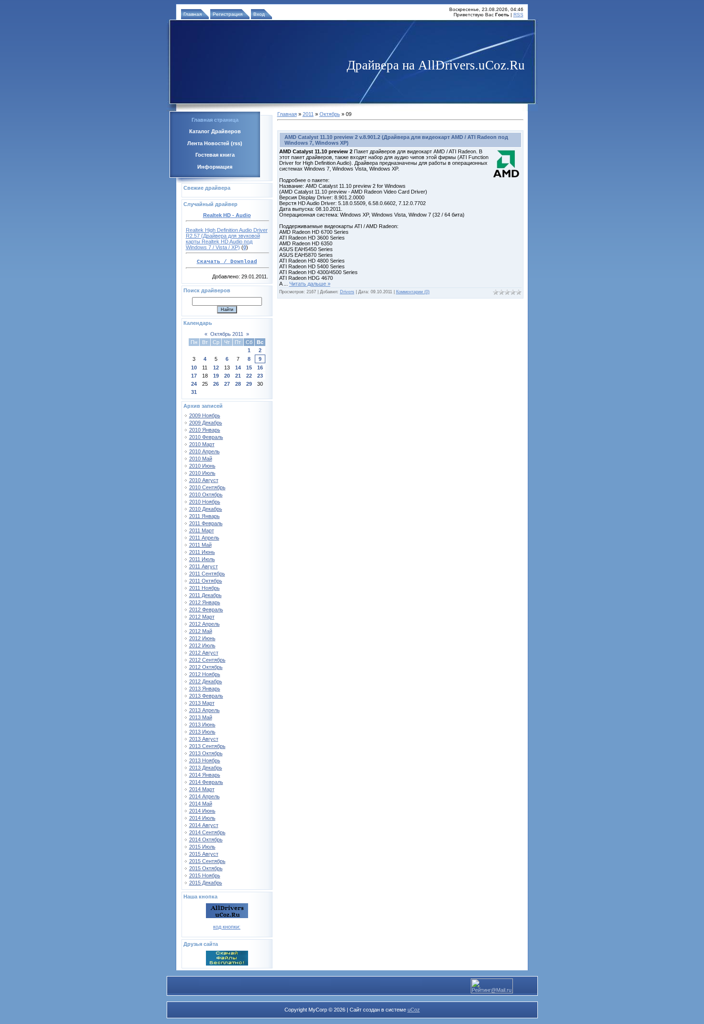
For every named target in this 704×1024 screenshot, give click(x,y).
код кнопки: (226, 927)
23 (260, 376)
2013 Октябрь (206, 753)
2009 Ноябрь (204, 415)
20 (227, 376)
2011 (308, 114)
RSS (518, 14)
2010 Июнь (202, 466)
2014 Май (200, 803)
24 (194, 384)
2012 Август (203, 653)
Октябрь (329, 114)
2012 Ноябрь (204, 674)
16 (260, 367)
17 (194, 376)
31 (194, 392)
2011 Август (203, 566)
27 (227, 384)
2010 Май (200, 458)
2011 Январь (204, 516)
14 (238, 367)
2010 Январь (204, 430)
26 (216, 384)
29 (249, 384)
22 (249, 376)
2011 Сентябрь (207, 573)
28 (238, 384)
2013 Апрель (204, 710)
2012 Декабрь (205, 681)
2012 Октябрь (206, 667)
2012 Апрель (204, 624)
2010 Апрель (204, 451)
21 (238, 376)
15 (249, 367)
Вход (259, 14)
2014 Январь (204, 775)
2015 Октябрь (206, 868)
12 (216, 367)
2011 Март (201, 530)
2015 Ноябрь (204, 875)
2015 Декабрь (205, 883)
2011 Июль (202, 559)
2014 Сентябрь (207, 832)
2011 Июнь (202, 552)
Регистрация (227, 14)
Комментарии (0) (413, 291)
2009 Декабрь (205, 423)
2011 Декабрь (205, 595)
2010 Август (203, 480)
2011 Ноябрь (204, 588)
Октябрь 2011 (226, 334)
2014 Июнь (202, 811)
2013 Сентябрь (207, 746)
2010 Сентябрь (207, 487)
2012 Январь (204, 602)
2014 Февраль (206, 782)
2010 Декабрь (205, 509)
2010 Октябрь (206, 494)
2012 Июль (202, 645)
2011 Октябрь (205, 581)
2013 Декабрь (205, 768)
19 (216, 376)
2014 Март (202, 789)
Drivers (347, 291)
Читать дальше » (309, 284)
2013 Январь (204, 688)
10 (194, 367)
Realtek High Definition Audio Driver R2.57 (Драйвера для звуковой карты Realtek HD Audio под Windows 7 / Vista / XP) (227, 238)
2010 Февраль (206, 437)
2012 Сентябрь (207, 660)
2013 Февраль (206, 696)
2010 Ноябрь (204, 502)
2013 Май (200, 717)
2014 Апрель (204, 796)
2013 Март (202, 703)
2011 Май (200, 545)
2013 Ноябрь (204, 760)
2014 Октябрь (206, 839)
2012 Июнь (202, 638)
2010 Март (202, 444)
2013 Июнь (202, 724)
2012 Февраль (206, 609)
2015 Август (203, 854)
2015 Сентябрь (207, 861)
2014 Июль (202, 818)
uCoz (414, 1009)
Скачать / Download (227, 262)
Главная (192, 14)
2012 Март (202, 617)
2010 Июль (202, 473)
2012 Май (200, 631)
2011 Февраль (206, 523)
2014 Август (203, 825)
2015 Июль (202, 847)
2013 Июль (202, 732)
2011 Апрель (204, 538)
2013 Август (203, 739)
